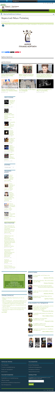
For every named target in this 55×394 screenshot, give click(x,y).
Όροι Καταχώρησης (6, 384)
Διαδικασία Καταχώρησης (35, 367)
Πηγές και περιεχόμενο (7, 369)
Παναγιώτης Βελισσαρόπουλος (45, 287)
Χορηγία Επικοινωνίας (34, 371)
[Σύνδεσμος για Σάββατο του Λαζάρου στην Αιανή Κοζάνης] (6, 156)
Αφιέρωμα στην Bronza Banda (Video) (42, 285)
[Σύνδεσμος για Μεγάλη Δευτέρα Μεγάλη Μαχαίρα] (6, 132)
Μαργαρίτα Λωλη (49, 321)
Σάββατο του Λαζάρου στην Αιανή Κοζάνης (9, 157)
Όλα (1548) (4, 312)
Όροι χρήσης (36, 392)
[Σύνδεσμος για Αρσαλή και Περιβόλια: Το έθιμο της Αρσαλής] (45, 83)
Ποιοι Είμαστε (4, 365)
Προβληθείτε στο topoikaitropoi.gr (9, 378)
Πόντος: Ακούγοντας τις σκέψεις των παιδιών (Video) (9, 90)
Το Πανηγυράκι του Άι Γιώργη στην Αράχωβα (27, 90)
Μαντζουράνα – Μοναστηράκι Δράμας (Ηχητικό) (14, 307)
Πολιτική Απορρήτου (45, 392)
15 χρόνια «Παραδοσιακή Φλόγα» (8, 261)
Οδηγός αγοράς (5, 380)
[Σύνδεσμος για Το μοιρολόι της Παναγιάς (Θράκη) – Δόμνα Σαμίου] (6, 124)
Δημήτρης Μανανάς (48, 277)
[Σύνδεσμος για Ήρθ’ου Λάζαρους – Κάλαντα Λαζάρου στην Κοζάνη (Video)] (6, 147)
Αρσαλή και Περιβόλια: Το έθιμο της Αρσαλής (44, 90)
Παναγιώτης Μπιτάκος (47, 311)
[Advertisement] (12, 324)
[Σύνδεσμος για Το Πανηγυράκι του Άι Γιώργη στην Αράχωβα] (27, 83)
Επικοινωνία (4, 371)
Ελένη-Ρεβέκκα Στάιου (47, 315)
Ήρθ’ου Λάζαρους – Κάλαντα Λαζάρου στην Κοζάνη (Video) (9, 148)
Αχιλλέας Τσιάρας (49, 298)
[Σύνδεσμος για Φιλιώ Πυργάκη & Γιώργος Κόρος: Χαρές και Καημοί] (27, 68)
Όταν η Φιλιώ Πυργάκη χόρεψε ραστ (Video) (8, 75)
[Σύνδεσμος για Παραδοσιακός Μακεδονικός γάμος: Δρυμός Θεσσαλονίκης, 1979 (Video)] (6, 111)
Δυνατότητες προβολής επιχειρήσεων (10, 382)
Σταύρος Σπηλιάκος (48, 283)
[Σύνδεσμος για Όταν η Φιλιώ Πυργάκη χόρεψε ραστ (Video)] (9, 68)
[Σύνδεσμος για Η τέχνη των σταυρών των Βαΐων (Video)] (6, 140)
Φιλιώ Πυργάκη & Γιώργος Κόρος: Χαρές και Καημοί (26, 75)
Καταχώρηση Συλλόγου (34, 369)
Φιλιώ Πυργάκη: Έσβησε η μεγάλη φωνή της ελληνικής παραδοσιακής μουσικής (44, 76)
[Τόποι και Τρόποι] (9, 6)
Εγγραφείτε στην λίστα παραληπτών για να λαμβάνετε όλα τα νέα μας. (39, 378)
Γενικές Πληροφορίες (34, 365)
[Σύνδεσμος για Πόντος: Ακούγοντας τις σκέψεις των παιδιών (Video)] (9, 83)
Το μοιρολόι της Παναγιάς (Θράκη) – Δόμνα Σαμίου (9, 125)
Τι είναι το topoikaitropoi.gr (8, 367)
